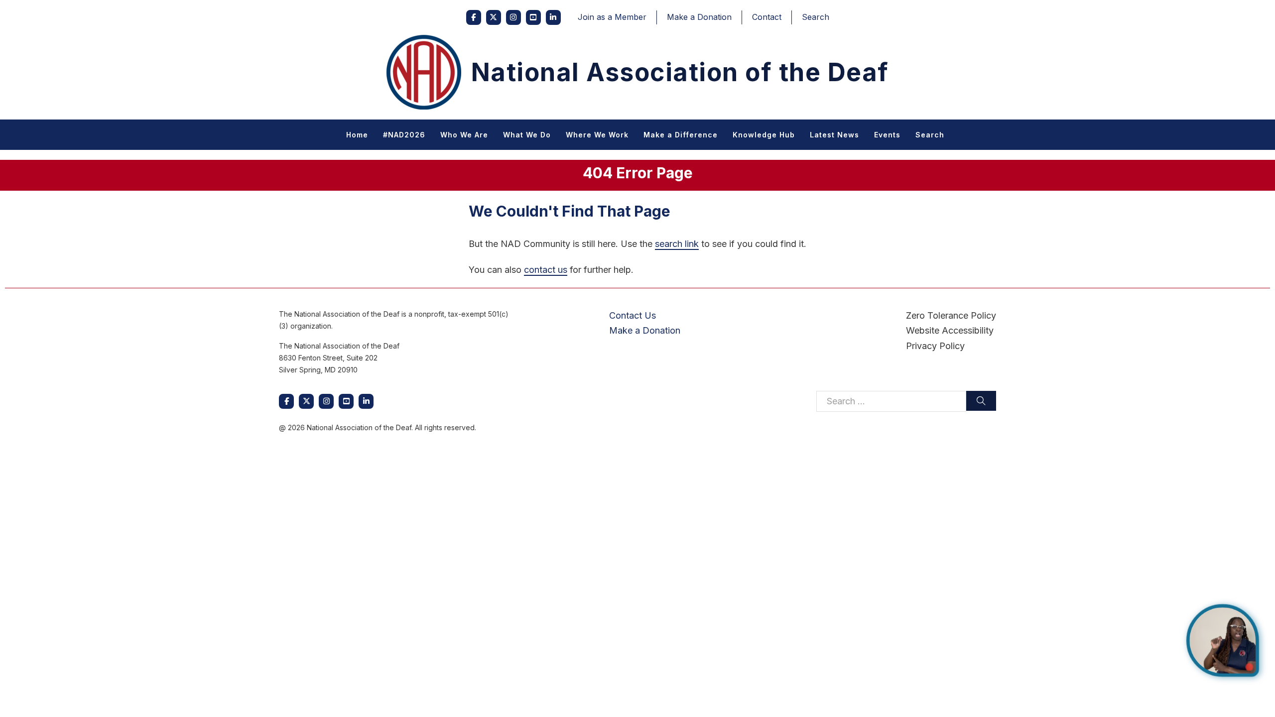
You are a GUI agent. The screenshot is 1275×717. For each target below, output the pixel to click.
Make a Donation (699, 17)
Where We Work (597, 134)
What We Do (527, 134)
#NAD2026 (404, 134)
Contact (766, 17)
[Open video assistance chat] (1222, 640)
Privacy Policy (935, 346)
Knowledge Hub (764, 134)
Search (815, 17)
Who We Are (464, 134)
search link (677, 244)
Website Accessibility (950, 330)
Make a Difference (680, 134)
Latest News (834, 134)
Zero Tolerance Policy (951, 315)
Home (357, 134)
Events (887, 134)
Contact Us (632, 315)
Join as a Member (612, 17)
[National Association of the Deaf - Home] (423, 72)
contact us (545, 269)
